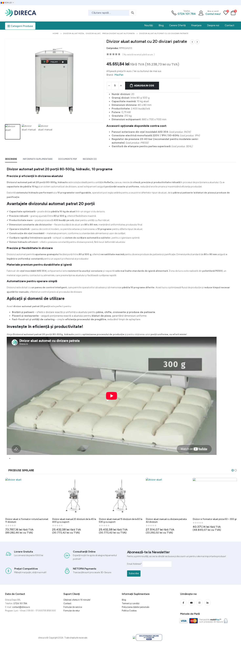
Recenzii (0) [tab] (90, 159)
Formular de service (72, 607)
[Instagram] (199, 602)
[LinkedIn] (207, 602)
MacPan (118, 74)
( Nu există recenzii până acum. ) (138, 54)
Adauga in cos (144, 85)
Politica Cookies (129, 610)
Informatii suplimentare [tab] (38, 159)
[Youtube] (191, 602)
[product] (27, 496)
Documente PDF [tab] (67, 159)
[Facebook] (183, 602)
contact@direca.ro (21, 607)
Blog (124, 600)
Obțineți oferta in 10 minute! (76, 600)
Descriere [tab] (11, 159)
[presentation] (5, 80)
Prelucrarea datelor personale (135, 607)
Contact (67, 603)
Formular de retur (71, 610)
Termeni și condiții (130, 603)
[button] (232, 470)
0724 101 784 (187, 13)
